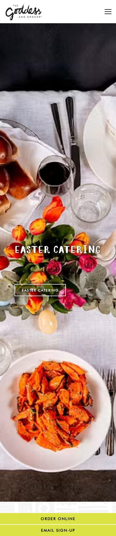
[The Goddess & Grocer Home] (23, 11)
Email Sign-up (58, 530)
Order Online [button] (58, 518)
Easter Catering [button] (40, 292)
